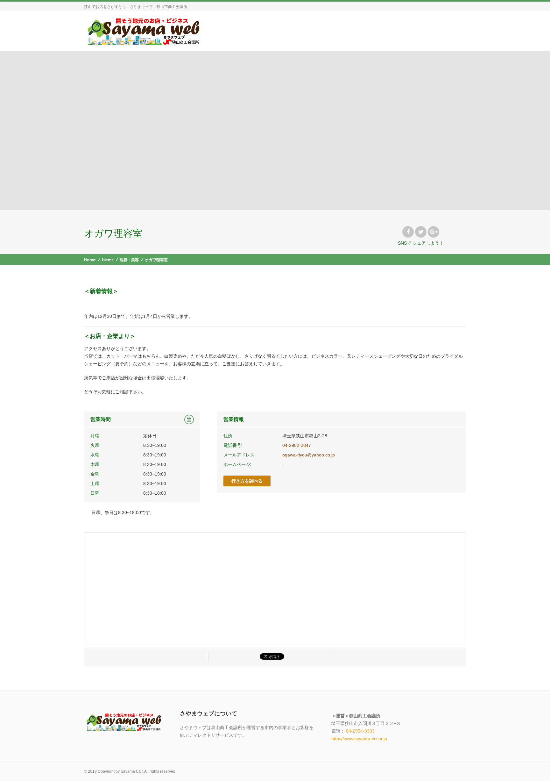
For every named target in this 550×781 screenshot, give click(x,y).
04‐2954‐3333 (360, 731)
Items (108, 260)
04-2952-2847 (296, 445)
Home (90, 260)
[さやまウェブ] (143, 31)
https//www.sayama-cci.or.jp (359, 738)
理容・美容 (129, 260)
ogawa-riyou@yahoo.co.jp (308, 454)
